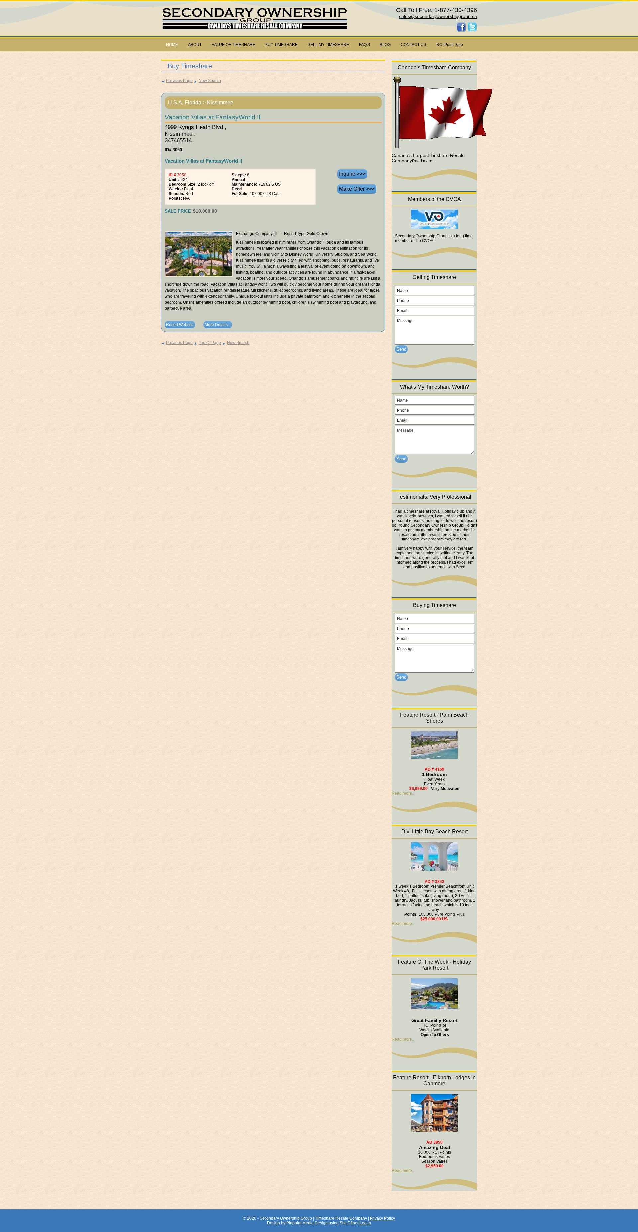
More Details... (218, 324)
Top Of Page (210, 342)
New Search (210, 80)
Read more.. (403, 793)
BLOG (385, 44)
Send (401, 349)
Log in (365, 1223)
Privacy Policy (382, 1218)
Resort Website (180, 324)
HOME (172, 44)
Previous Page (179, 80)
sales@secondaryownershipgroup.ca (438, 16)
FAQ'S (364, 44)
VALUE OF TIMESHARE (233, 44)
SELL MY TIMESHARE (328, 44)
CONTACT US (413, 44)
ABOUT (195, 44)
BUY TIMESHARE (281, 44)
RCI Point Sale (449, 44)
